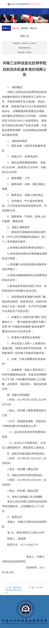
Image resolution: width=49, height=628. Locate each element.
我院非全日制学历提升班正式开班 (14, 590)
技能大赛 (15, 28)
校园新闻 (24, 28)
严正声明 (39, 587)
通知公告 (33, 28)
